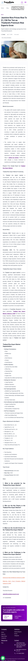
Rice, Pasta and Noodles (6, 37)
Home (2, 632)
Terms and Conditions (11, 660)
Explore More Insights (18, 617)
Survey (15, 633)
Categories (16, 635)
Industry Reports (17, 631)
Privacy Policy (4, 660)
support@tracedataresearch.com (21, 650)
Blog (2, 642)
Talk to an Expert (6, 617)
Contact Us (3, 638)
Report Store (4, 636)
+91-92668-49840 (20, 653)
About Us (3, 634)
